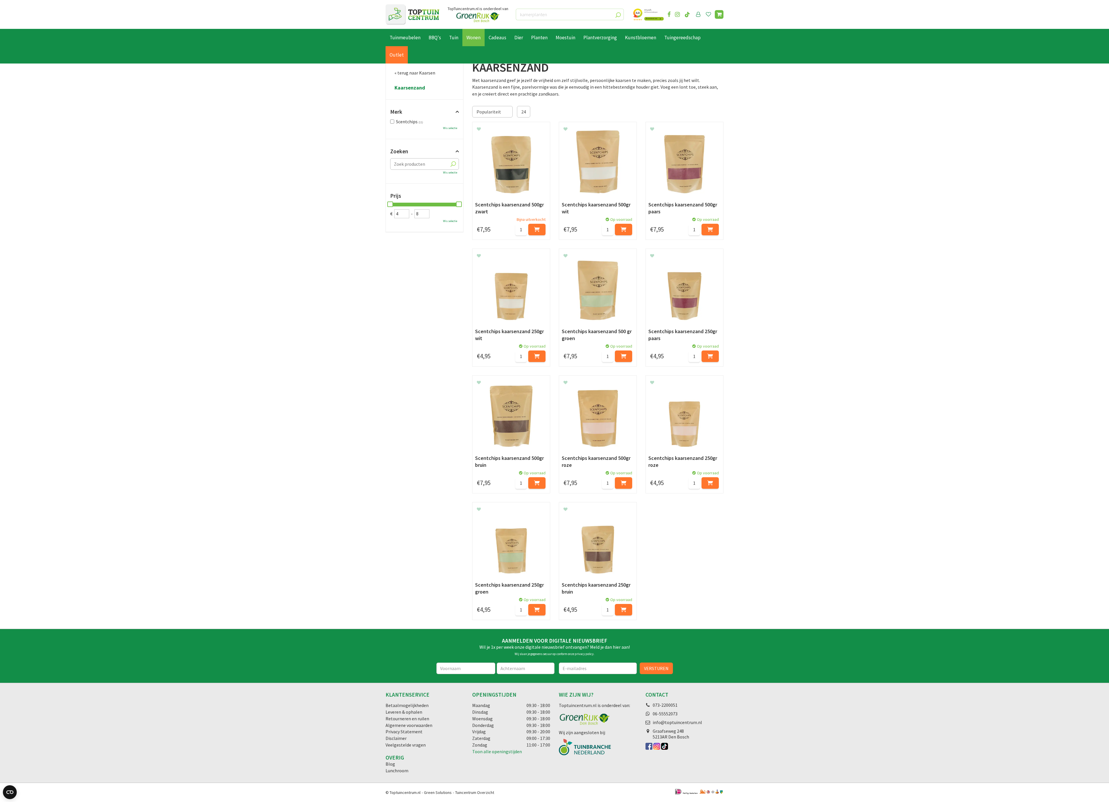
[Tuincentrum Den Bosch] (412, 14)
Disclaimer (396, 738)
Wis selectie (450, 128)
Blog (390, 764)
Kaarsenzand (410, 88)
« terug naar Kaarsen (415, 73)
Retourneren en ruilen (407, 718)
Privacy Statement (404, 731)
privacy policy (584, 654)
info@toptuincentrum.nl (677, 722)
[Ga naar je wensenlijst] (709, 14)
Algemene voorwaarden (409, 725)
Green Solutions (438, 792)
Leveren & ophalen (404, 712)
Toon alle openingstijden (497, 751)
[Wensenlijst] (708, 14)
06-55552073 (665, 714)
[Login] (698, 14)
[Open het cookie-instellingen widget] (10, 792)
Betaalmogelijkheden (407, 705)
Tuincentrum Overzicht (474, 792)
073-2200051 (665, 705)
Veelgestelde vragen (406, 745)
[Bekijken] (719, 14)
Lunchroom (397, 770)
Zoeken (399, 151)
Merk (396, 111)
